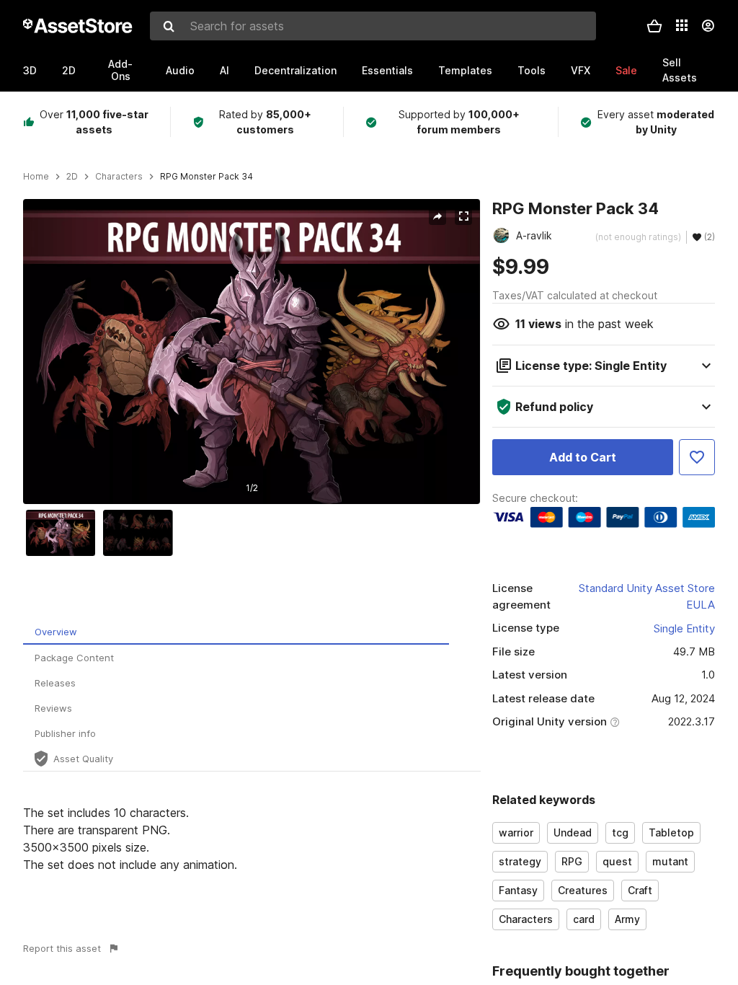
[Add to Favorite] (697, 457)
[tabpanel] (252, 838)
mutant (670, 861)
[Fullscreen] (463, 216)
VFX (580, 70)
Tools (531, 70)
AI (224, 70)
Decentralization (295, 70)
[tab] (236, 632)
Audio (180, 70)
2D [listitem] (72, 177)
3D (30, 70)
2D (69, 70)
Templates (465, 70)
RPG (571, 861)
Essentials (387, 70)
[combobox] (373, 26)
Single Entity (684, 628)
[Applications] (681, 25)
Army (627, 919)
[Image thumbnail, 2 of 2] (141, 533)
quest (617, 861)
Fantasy (518, 890)
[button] (654, 26)
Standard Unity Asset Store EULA (647, 596)
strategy (520, 861)
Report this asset (62, 948)
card (584, 919)
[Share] (437, 216)
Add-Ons (120, 70)
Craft (640, 890)
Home (36, 177)
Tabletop (671, 832)
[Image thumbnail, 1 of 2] (64, 533)
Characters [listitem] (119, 177)
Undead (573, 832)
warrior (516, 832)
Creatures (583, 890)
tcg (620, 832)
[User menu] (708, 26)
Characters (526, 919)
